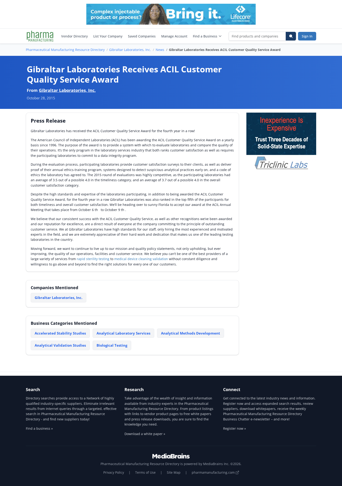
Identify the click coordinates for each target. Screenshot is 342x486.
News (160, 49)
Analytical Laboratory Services (123, 333)
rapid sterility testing (93, 259)
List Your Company (107, 36)
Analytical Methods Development (190, 333)
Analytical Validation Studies (60, 345)
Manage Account (174, 36)
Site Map (174, 472)
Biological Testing (112, 345)
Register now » (234, 428)
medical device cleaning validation (141, 259)
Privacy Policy (113, 472)
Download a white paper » (144, 434)
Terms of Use (145, 472)
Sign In (307, 36)
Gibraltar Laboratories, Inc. (130, 49)
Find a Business (205, 36)
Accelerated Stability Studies (60, 333)
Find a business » (39, 428)
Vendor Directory (74, 36)
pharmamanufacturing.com (214, 472)
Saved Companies (142, 36)
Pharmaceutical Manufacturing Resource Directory (65, 49)
